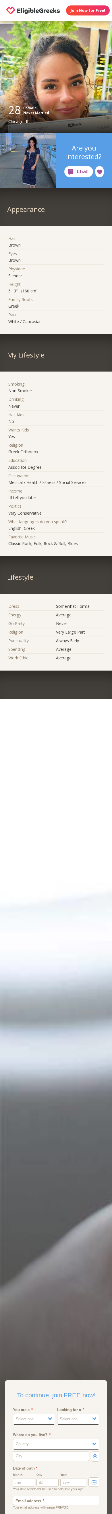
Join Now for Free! (88, 10)
